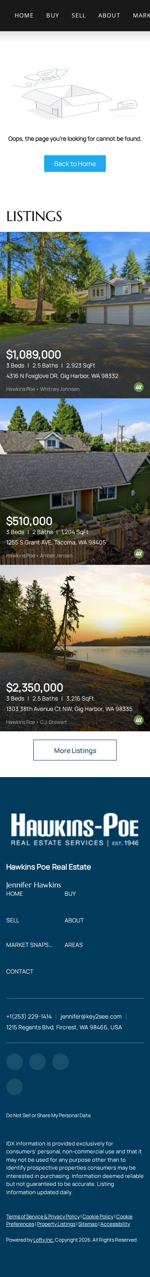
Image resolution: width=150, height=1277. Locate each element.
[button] (16, 895)
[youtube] (60, 1061)
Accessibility (115, 1223)
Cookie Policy (97, 1216)
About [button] (109, 15)
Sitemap (88, 1223)
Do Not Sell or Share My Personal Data (48, 1115)
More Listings (75, 750)
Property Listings (56, 1223)
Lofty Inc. (43, 1239)
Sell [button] (79, 15)
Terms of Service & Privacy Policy (43, 1216)
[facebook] (14, 1061)
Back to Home (75, 163)
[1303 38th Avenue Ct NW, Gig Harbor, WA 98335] (75, 648)
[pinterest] (14, 1086)
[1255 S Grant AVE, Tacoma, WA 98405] (75, 481)
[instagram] (37, 1061)
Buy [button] (52, 15)
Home (24, 15)
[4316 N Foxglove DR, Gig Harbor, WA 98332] (75, 315)
